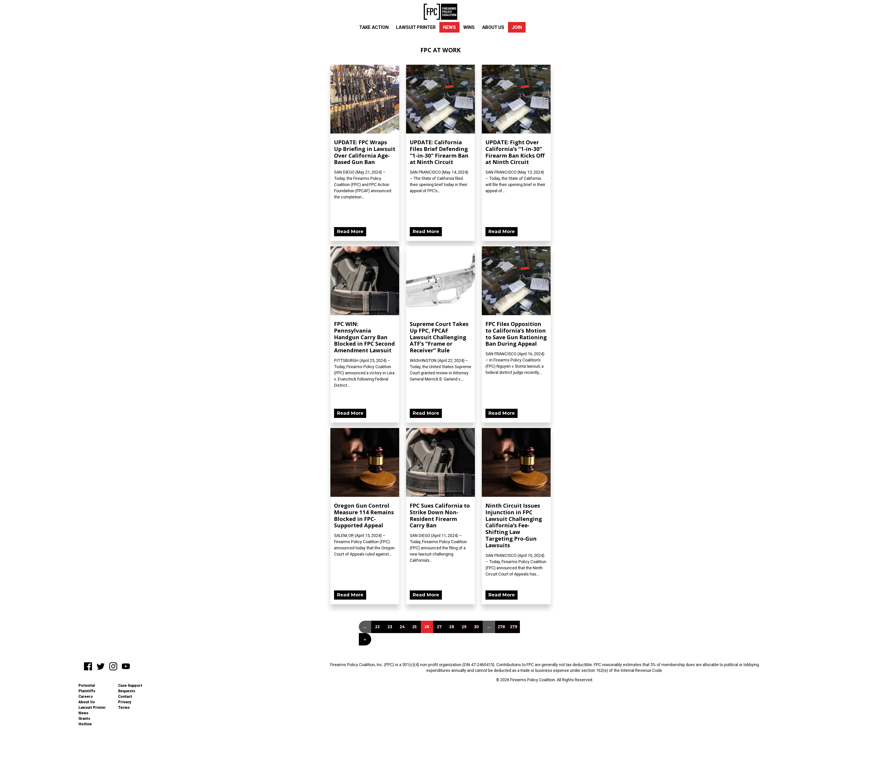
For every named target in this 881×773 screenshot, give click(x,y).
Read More (350, 231)
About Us (493, 27)
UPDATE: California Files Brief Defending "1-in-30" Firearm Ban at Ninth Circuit (439, 152)
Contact (125, 696)
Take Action (374, 27)
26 (426, 627)
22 (377, 627)
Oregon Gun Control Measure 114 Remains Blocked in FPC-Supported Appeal (364, 515)
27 (439, 627)
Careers (85, 696)
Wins (469, 27)
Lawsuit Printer (416, 27)
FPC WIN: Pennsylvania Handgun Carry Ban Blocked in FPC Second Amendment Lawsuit (364, 337)
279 (513, 627)
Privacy (124, 702)
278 (501, 627)
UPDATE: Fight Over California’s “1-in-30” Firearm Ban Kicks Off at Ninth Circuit (515, 152)
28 (451, 627)
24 (402, 627)
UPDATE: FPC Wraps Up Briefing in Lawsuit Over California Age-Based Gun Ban (364, 152)
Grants (84, 718)
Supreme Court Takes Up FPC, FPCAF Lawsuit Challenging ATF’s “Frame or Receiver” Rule (439, 337)
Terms (124, 707)
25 (414, 627)
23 (390, 627)
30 (476, 627)
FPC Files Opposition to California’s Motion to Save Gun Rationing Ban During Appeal (516, 333)
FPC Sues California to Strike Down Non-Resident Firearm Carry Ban (440, 515)
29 (464, 627)
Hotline (85, 724)
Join (517, 27)
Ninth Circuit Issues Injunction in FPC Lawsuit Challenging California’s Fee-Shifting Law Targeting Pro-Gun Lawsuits (513, 525)
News (449, 27)
